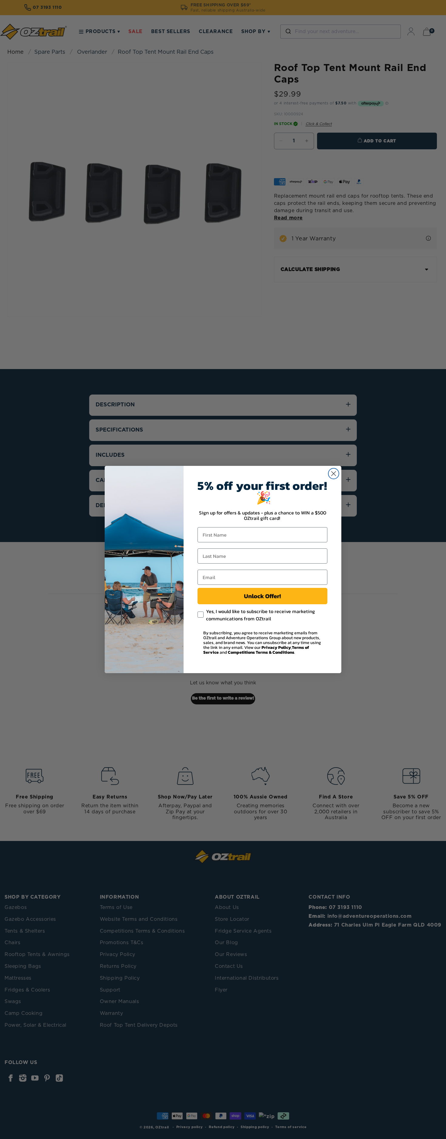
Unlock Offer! (262, 596)
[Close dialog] (333, 473)
